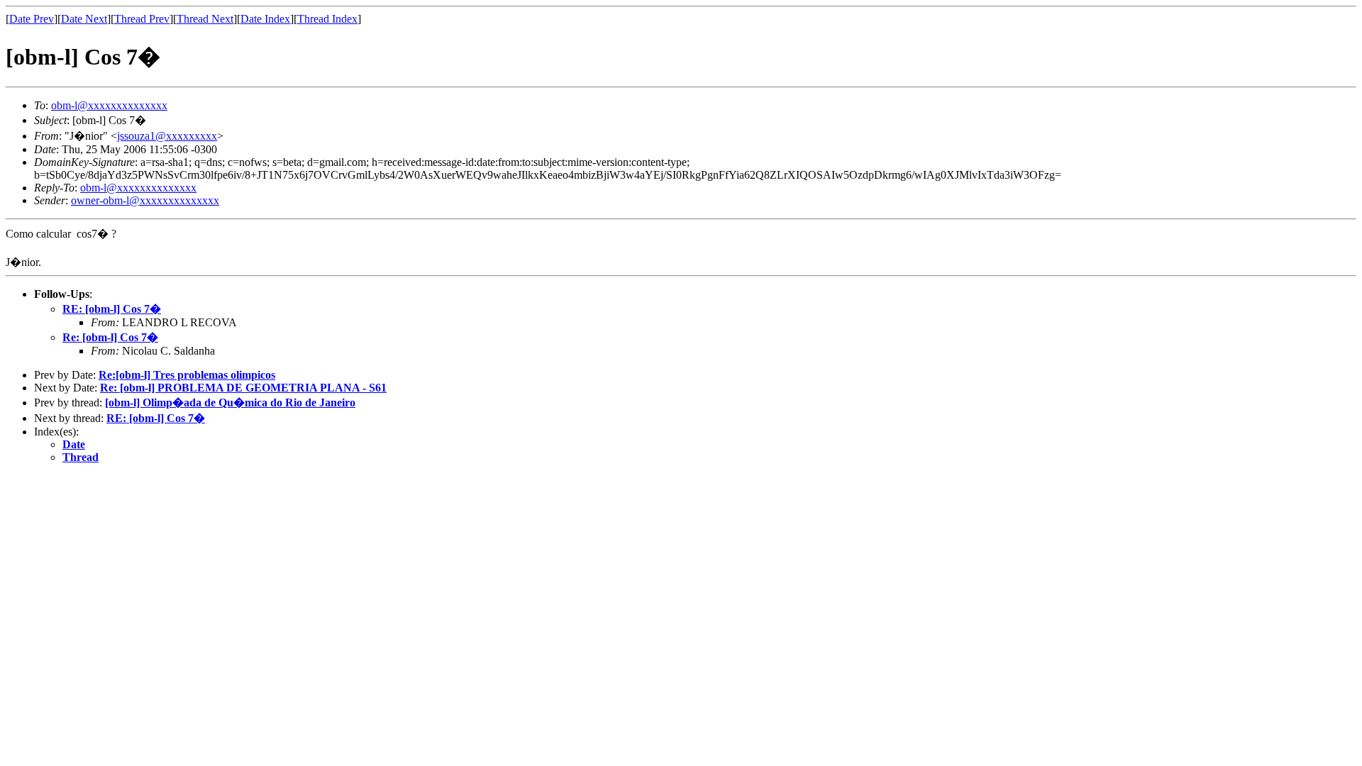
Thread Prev (142, 19)
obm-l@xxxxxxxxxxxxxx (109, 105)
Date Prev (31, 19)
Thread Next (205, 19)
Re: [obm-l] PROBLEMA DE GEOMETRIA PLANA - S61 (243, 388)
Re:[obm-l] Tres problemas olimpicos (187, 375)
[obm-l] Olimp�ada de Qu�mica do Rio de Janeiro (230, 402)
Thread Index (327, 19)
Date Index (265, 19)
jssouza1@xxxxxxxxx (167, 136)
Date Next (84, 19)
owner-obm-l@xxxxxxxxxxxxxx (145, 200)
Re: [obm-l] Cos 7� (110, 337)
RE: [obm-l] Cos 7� (111, 309)
